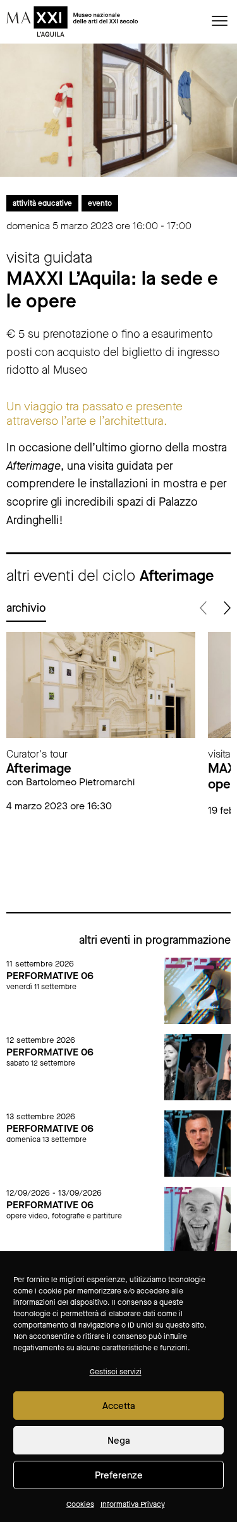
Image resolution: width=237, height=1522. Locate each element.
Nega (118, 1440)
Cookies (80, 1504)
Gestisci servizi (116, 1372)
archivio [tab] (26, 607)
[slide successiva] (226, 608)
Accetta (118, 1406)
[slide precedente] (204, 608)
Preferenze (119, 1475)
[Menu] (219, 20)
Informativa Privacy (132, 1504)
